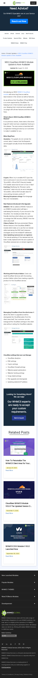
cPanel (12, 33)
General (18, 33)
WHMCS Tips (23, 43)
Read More (9, 470)
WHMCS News (15, 43)
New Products (29, 33)
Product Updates (7, 38)
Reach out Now (19, 21)
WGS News (32, 38)
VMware (25, 38)
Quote (33, 3)
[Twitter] (2, 644)
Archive (7, 33)
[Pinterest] (24, 644)
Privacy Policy (19, 674)
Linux (22, 33)
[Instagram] (19, 644)
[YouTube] (11, 644)
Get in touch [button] (19, 418)
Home (3, 53)
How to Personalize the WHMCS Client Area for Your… (18, 461)
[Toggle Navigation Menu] (4, 1)
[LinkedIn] (7, 644)
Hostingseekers (6, 667)
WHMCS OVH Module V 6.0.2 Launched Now (18, 547)
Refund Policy (28, 674)
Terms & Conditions (8, 674)
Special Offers (17, 38)
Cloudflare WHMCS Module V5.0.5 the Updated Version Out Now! (19, 505)
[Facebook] (15, 644)
